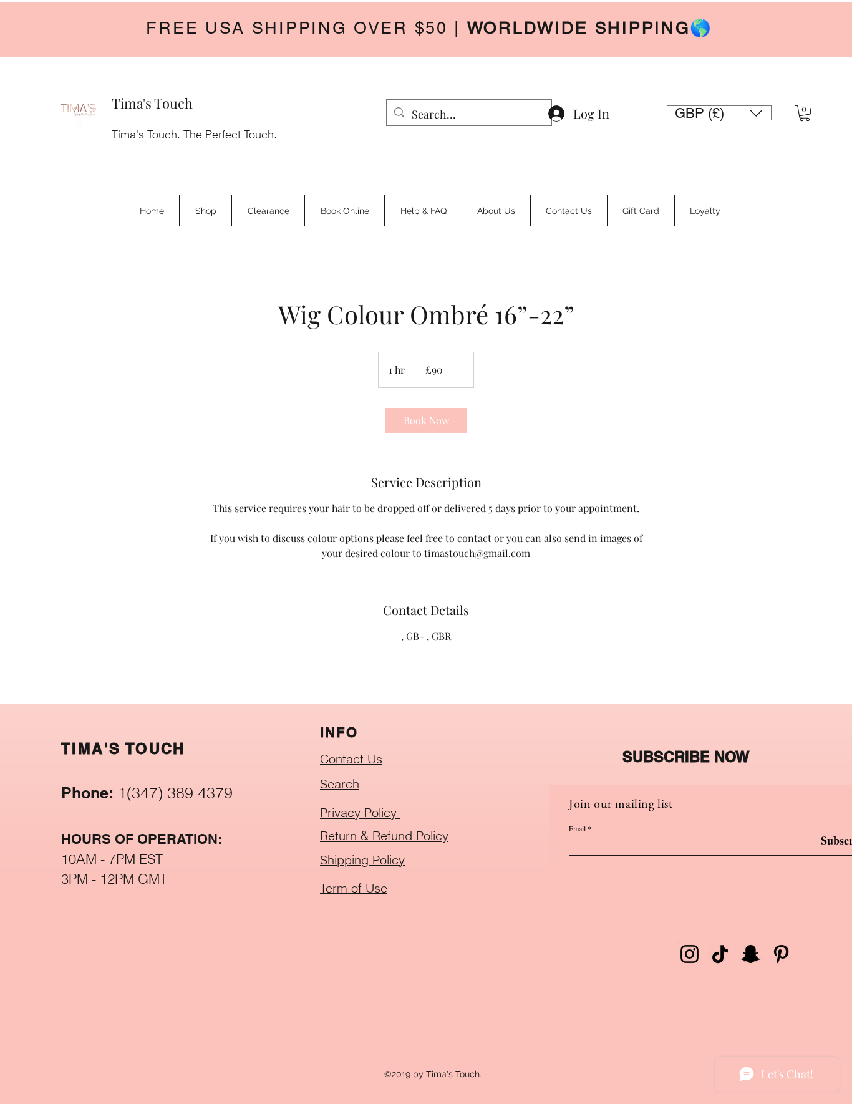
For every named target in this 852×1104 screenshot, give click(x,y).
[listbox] (719, 112)
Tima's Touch (152, 103)
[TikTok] (720, 954)
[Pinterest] (781, 954)
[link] (426, 420)
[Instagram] (689, 954)
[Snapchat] (750, 954)
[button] (719, 112)
